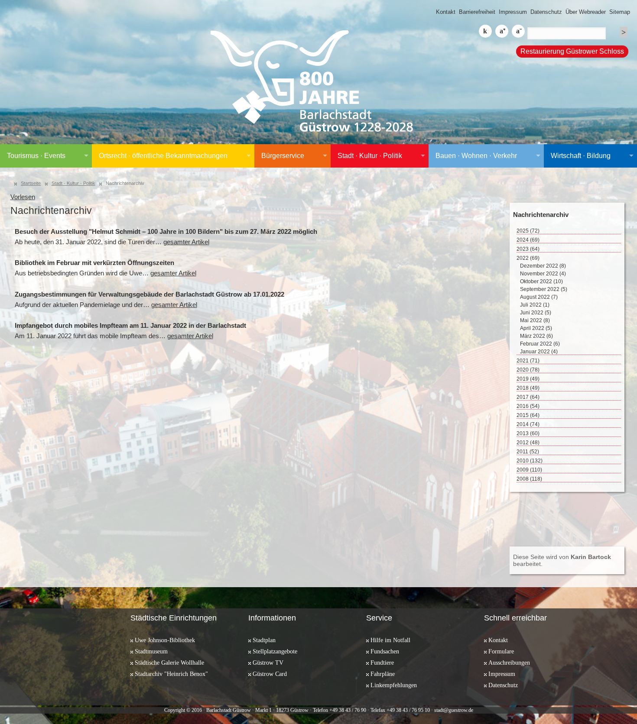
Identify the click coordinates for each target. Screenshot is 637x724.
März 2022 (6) (536, 336)
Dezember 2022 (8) (543, 266)
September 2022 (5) (543, 289)
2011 (528, 452)
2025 (528, 231)
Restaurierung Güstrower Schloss (572, 51)
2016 (528, 406)
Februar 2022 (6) (540, 344)
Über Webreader (586, 12)
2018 (528, 388)
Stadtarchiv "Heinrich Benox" (171, 673)
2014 (528, 424)
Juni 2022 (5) (535, 313)
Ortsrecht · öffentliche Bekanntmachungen (163, 155)
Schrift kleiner (518, 31)
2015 (528, 415)
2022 (528, 258)
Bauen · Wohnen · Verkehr (476, 155)
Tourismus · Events (36, 155)
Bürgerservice (282, 155)
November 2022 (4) (543, 274)
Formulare (501, 651)
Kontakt (445, 12)
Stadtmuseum (151, 651)
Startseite (31, 183)
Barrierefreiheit (477, 12)
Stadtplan (264, 640)
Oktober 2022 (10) (541, 281)
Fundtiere (382, 662)
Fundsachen (384, 651)
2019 (528, 379)
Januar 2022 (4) (539, 352)
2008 (529, 479)
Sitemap (619, 12)
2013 (528, 433)
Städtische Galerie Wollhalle (169, 662)
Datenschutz (546, 12)
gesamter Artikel (186, 242)
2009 (529, 470)
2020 (528, 370)
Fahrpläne (382, 673)
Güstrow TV (268, 662)
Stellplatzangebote (275, 651)
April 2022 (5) (536, 328)
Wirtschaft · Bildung (581, 155)
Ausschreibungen (509, 662)
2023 (528, 249)
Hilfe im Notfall (390, 640)
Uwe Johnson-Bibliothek (165, 640)
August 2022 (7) (539, 297)
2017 (528, 397)
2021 (528, 361)
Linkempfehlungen (393, 685)
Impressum (513, 12)
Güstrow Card (270, 673)
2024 (528, 240)
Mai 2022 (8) (535, 320)
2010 (530, 461)
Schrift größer (501, 31)
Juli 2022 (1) (534, 305)
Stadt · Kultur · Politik (370, 155)
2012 (528, 443)
